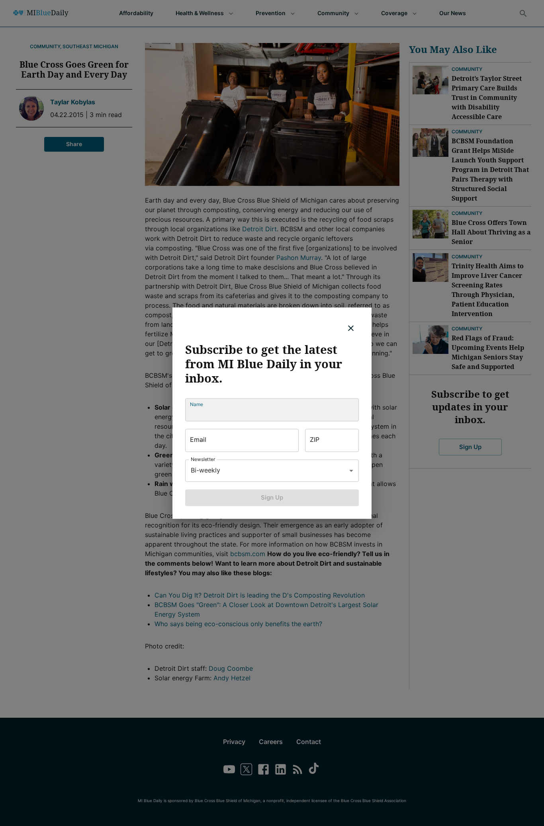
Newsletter (203, 459)
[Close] (351, 328)
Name (196, 404)
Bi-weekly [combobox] (205, 470)
